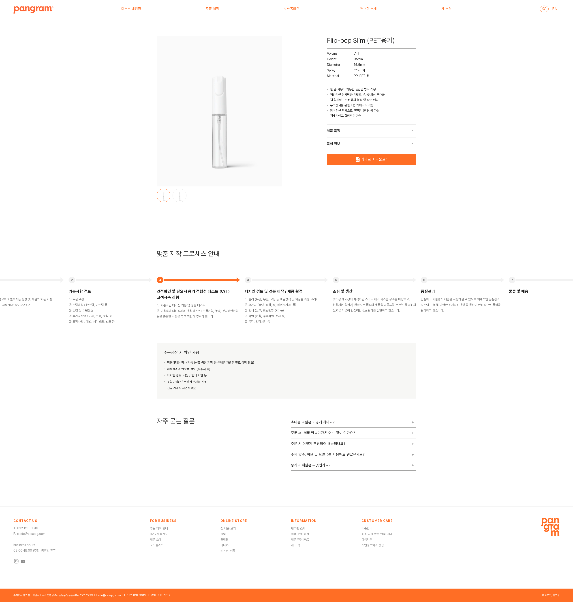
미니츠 (224, 545)
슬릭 (223, 534)
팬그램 (556, 595)
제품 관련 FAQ (300, 539)
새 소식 (295, 545)
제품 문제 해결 (300, 534)
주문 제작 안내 (159, 528)
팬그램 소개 (298, 528)
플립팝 (224, 539)
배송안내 (366, 528)
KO (544, 9)
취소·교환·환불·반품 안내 (376, 534)
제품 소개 (156, 539)
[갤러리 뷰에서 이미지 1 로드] (163, 195)
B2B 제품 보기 (159, 534)
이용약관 (366, 539)
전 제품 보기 (228, 528)
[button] (133, 8)
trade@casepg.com (31, 534)
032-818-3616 (27, 528)
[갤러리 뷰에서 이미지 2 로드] (179, 195)
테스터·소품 (227, 551)
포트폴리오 (156, 545)
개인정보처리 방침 (372, 545)
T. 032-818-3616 (135, 595)
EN (554, 9)
